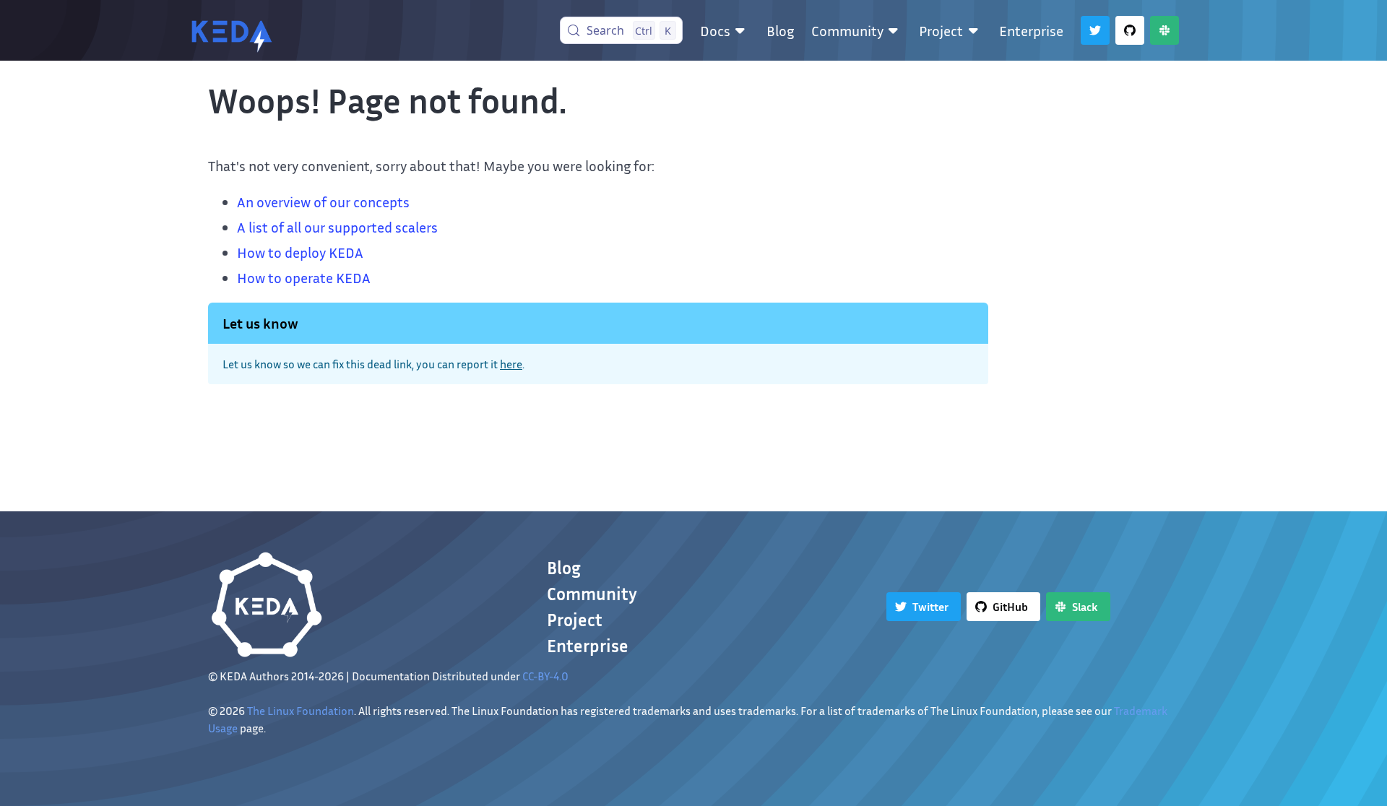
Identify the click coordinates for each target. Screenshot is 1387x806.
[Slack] (1164, 30)
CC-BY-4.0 (545, 676)
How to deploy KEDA (300, 252)
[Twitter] (1095, 30)
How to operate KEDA (304, 277)
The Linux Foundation (300, 710)
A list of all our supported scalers (337, 226)
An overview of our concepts (323, 201)
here (511, 364)
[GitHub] (1129, 30)
